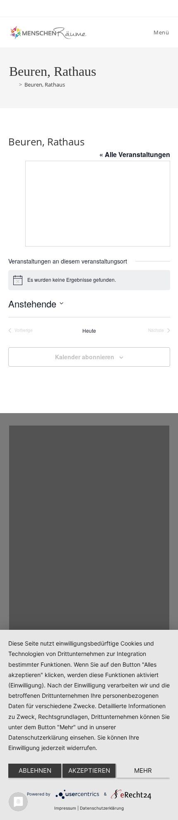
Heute (89, 330)
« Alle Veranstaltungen (134, 154)
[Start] (13, 84)
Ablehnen (35, 770)
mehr (143, 770)
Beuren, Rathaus (44, 84)
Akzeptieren (89, 770)
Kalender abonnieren (84, 357)
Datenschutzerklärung (102, 807)
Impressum (65, 807)
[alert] (89, 280)
